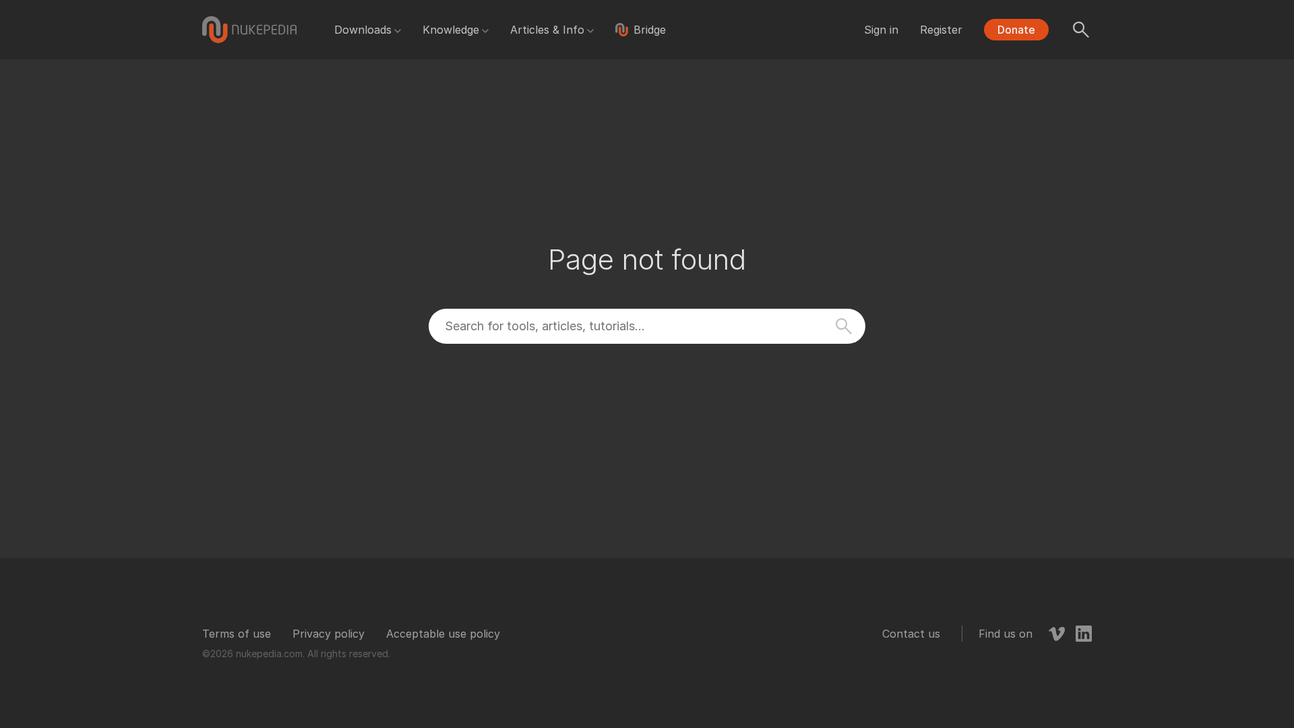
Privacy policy (328, 633)
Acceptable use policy (443, 633)
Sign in (881, 29)
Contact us (911, 633)
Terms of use (236, 633)
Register (941, 29)
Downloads (363, 29)
